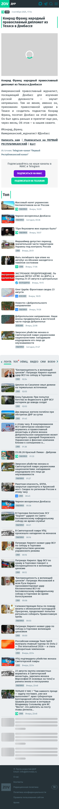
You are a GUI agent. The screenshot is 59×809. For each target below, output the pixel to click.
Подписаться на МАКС (29, 173)
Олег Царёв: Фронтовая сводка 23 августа (35, 291)
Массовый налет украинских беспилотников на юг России (32, 204)
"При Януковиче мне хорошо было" (36, 228)
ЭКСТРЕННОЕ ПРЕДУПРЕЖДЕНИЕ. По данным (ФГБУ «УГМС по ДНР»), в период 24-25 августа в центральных (36, 276)
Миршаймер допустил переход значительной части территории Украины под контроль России (34, 244)
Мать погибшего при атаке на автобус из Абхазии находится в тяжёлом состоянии (34, 260)
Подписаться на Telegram (30, 180)
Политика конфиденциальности (29, 792)
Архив (16, 802)
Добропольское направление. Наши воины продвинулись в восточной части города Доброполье (36, 319)
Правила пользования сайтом (28, 797)
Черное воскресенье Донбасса (32, 215)
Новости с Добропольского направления (31, 304)
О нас (16, 777)
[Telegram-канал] (45, 3)
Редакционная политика (25, 787)
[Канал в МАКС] (40, 3)
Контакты (18, 782)
